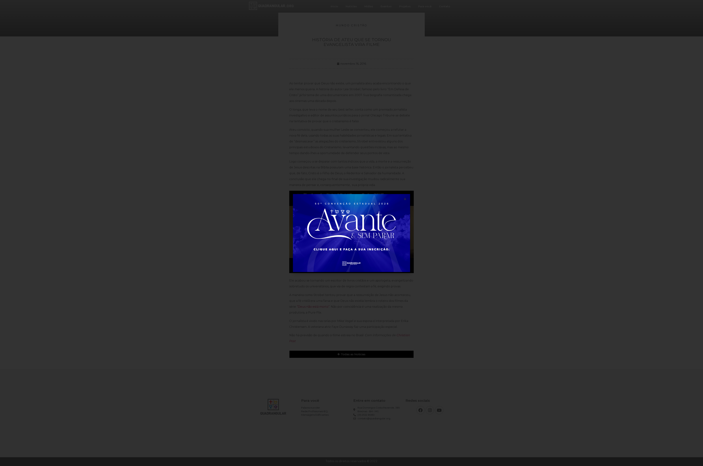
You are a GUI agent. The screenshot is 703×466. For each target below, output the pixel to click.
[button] (405, 199)
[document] (351, 233)
